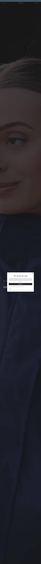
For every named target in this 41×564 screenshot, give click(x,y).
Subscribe (20, 284)
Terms (23, 286)
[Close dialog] (32, 273)
